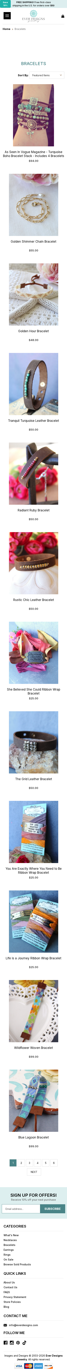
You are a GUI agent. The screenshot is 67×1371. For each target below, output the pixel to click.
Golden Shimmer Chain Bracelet (33, 241)
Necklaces (10, 1240)
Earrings (9, 1249)
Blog (6, 1306)
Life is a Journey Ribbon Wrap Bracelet (33, 958)
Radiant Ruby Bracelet (33, 510)
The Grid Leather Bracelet (33, 779)
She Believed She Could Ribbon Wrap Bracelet (33, 691)
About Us (9, 1282)
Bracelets (9, 1244)
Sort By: (23, 75)
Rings (7, 1254)
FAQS (7, 1292)
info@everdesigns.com (23, 1325)
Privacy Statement (15, 1297)
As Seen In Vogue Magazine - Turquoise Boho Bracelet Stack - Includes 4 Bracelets (33, 154)
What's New (11, 1235)
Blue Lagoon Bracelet (33, 1137)
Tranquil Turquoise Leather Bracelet (33, 421)
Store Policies (12, 1301)
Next (34, 1171)
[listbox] (46, 75)
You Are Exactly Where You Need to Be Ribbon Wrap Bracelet (34, 870)
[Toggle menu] (7, 15)
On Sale (8, 1259)
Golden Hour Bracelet (33, 331)
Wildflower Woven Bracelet (33, 1048)
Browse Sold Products (17, 1264)
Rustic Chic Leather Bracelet (33, 600)
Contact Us (10, 1287)
